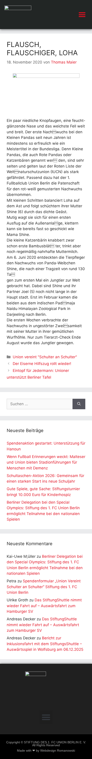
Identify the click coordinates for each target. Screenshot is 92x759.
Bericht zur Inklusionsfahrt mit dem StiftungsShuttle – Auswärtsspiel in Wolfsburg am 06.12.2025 (45, 644)
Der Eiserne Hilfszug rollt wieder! (42, 363)
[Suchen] (79, 404)
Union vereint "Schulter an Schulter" (45, 357)
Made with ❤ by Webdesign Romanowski (46, 750)
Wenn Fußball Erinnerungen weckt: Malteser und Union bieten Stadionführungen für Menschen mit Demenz (46, 462)
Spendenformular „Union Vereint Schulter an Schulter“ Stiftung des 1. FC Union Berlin (44, 587)
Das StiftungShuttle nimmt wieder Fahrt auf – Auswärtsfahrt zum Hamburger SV (44, 606)
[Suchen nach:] (40, 404)
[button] (82, 14)
